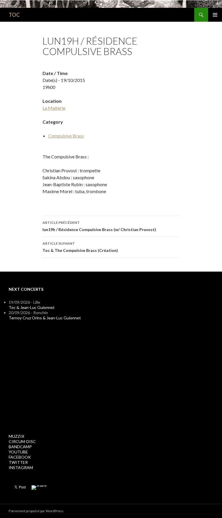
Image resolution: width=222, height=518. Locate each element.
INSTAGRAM (21, 467)
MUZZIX (16, 436)
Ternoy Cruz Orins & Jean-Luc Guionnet (45, 317)
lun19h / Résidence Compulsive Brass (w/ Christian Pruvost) (99, 226)
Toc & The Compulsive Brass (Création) (80, 247)
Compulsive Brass (66, 135)
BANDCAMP (20, 446)
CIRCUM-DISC (22, 441)
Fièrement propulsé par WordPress (36, 511)
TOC (14, 15)
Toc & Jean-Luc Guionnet (32, 307)
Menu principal (215, 15)
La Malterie (53, 108)
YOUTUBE (18, 451)
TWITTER (18, 462)
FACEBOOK (20, 457)
